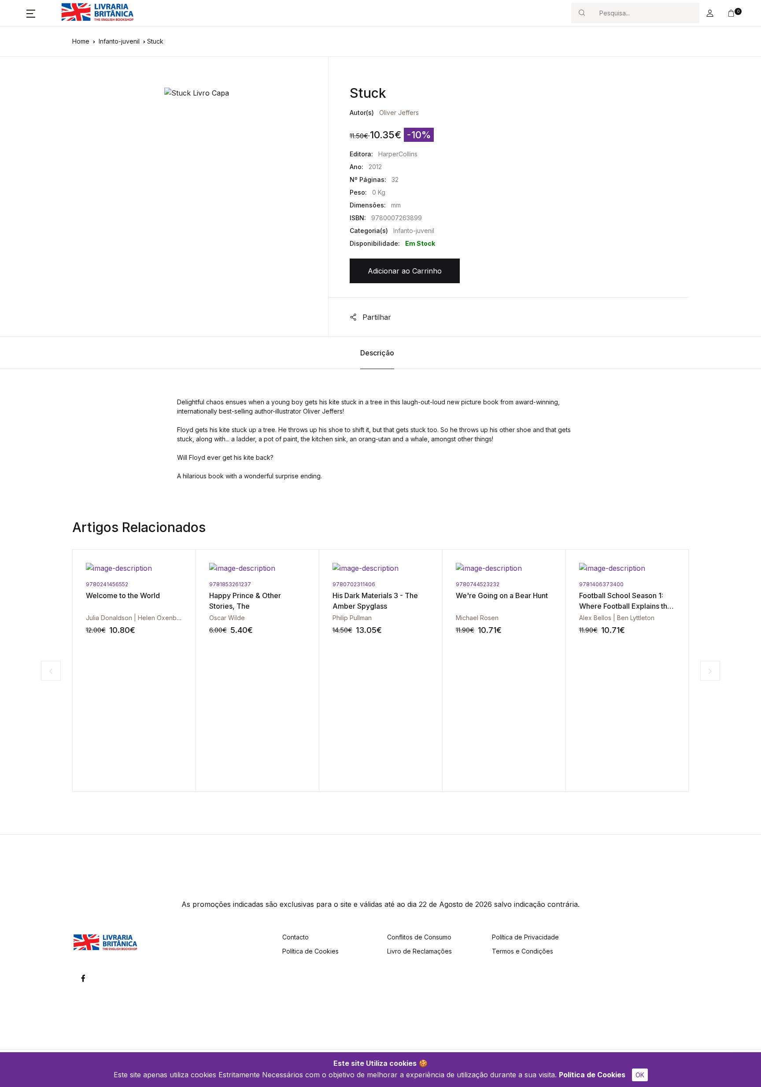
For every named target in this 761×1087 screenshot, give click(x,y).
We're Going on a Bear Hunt (502, 595)
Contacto (295, 937)
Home (80, 41)
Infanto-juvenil (119, 41)
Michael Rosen (477, 617)
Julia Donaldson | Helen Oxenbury (136, 617)
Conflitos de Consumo (419, 937)
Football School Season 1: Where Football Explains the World (625, 606)
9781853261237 (230, 584)
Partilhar (375, 317)
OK (639, 1075)
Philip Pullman (352, 617)
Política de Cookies (592, 1074)
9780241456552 (107, 584)
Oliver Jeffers (399, 112)
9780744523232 (477, 584)
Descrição (377, 352)
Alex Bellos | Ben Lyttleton (616, 617)
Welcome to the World (123, 595)
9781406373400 (601, 584)
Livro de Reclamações (419, 951)
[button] (30, 13)
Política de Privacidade (525, 937)
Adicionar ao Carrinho (405, 270)
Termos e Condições (522, 951)
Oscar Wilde (227, 617)
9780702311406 (353, 584)
